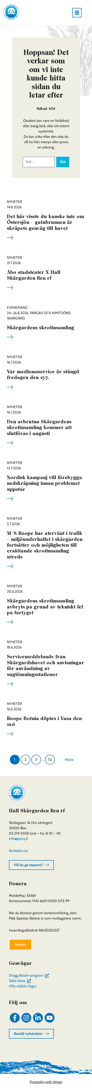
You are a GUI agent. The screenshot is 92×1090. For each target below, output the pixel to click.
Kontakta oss (18, 851)
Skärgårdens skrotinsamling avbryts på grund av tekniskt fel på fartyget (45, 606)
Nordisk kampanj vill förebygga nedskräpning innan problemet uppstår (44, 483)
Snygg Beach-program (30, 975)
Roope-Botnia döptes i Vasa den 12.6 (44, 721)
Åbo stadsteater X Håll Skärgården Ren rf (33, 275)
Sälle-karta (21, 981)
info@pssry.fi (18, 839)
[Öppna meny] (79, 12)
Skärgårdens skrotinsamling (40, 327)
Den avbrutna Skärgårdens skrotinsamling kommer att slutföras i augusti (39, 427)
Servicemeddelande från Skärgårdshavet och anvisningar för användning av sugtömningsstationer (45, 665)
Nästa (69, 759)
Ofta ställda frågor (22, 986)
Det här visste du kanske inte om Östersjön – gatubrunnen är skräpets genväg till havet (45, 222)
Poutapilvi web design (46, 1082)
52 (50, 759)
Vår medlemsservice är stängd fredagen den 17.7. (43, 374)
